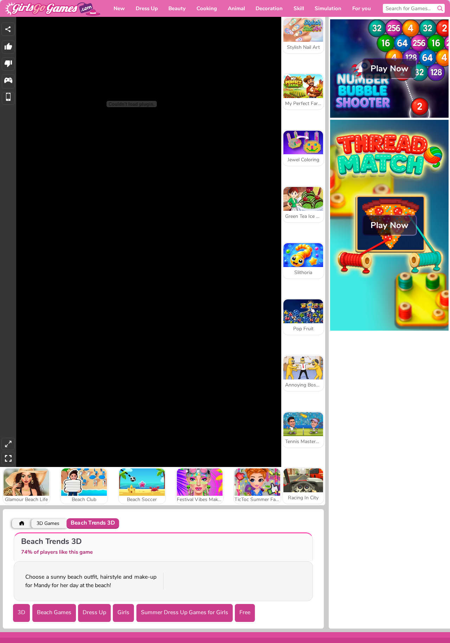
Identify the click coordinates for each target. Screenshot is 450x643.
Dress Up (94, 612)
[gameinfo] (8, 81)
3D (21, 612)
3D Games (48, 523)
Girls (123, 612)
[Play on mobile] (8, 98)
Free (244, 612)
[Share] (8, 29)
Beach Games (54, 612)
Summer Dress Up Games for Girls (184, 612)
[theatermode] (8, 444)
